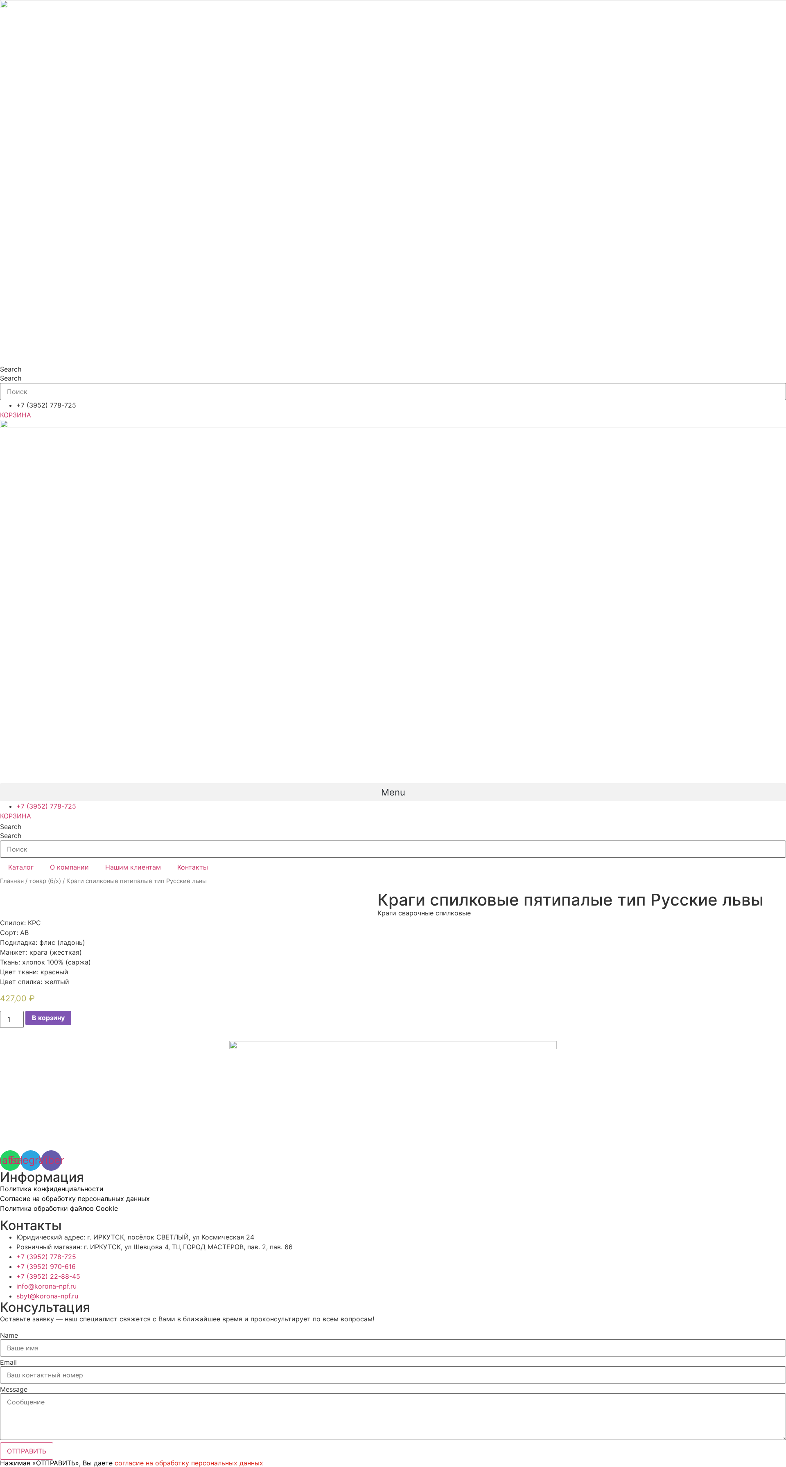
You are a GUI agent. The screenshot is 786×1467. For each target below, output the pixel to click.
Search (10, 369)
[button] (393, 792)
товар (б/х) (45, 881)
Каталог (21, 867)
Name (9, 1335)
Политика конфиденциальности (52, 1189)
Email (8, 1362)
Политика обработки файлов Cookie (59, 1208)
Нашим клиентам (133, 867)
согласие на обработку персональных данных (189, 1463)
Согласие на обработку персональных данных (75, 1198)
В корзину (48, 1018)
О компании (69, 867)
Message (13, 1389)
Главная (12, 881)
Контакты (192, 867)
